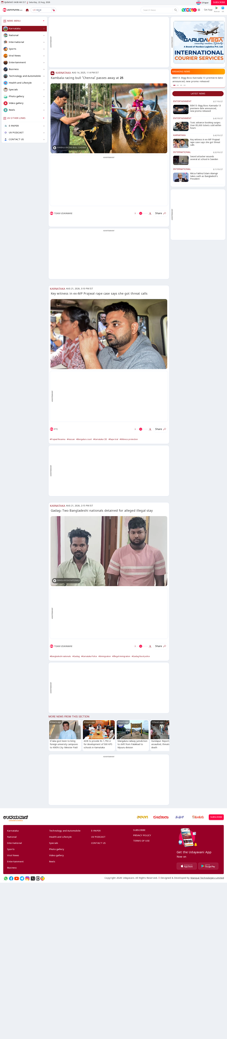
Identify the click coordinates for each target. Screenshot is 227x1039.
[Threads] (38, 878)
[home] (13, 10)
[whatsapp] (5, 878)
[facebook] (11, 878)
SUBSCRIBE (219, 2)
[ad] (199, 42)
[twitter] (33, 878)
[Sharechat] (42, 878)
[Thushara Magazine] (179, 817)
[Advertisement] (110, 42)
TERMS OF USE (141, 841)
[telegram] (22, 878)
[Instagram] (27, 878)
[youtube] (16, 878)
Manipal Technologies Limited (207, 878)
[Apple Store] (187, 866)
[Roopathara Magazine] (161, 817)
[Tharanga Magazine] (142, 817)
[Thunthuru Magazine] (198, 817)
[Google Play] (208, 866)
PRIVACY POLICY (142, 835)
